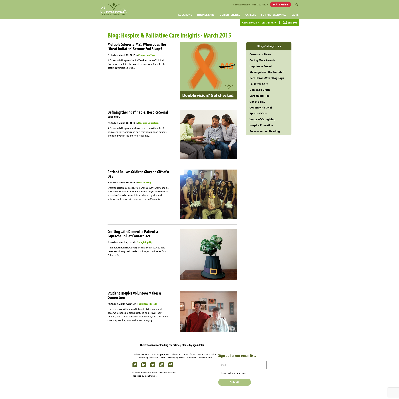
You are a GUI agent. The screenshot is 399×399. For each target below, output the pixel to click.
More (294, 14)
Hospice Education (148, 122)
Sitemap (176, 354)
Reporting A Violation (148, 357)
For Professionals (273, 14)
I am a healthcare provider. (233, 373)
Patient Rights (205, 357)
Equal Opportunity (160, 354)
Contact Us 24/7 (250, 22)
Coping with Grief (261, 107)
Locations (185, 14)
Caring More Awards (262, 60)
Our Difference (230, 14)
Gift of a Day (144, 182)
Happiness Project (147, 303)
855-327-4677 (260, 4)
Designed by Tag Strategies (144, 375)
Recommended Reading (265, 131)
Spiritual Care (258, 113)
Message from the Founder (267, 72)
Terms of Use (189, 354)
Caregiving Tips (146, 55)
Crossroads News (260, 54)
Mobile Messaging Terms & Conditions (178, 357)
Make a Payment (141, 354)
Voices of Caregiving (262, 119)
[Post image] (203, 71)
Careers (250, 14)
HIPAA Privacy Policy (206, 354)
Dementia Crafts (260, 90)
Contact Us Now (241, 4)
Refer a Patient (280, 4)
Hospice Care (205, 14)
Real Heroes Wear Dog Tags (267, 78)
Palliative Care (259, 84)
